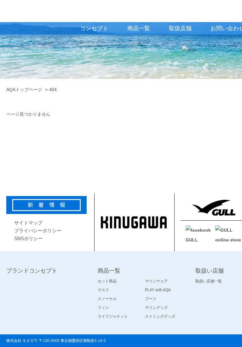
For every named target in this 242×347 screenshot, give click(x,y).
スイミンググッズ (160, 316)
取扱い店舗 (209, 271)
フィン (103, 307)
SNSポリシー (28, 238)
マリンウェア (156, 281)
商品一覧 (109, 271)
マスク (103, 290)
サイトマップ (28, 222)
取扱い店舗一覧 (208, 281)
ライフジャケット (113, 316)
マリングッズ (156, 307)
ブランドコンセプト (31, 271)
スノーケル (107, 299)
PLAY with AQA (158, 290)
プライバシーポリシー (37, 230)
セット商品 (107, 281)
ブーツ (150, 299)
